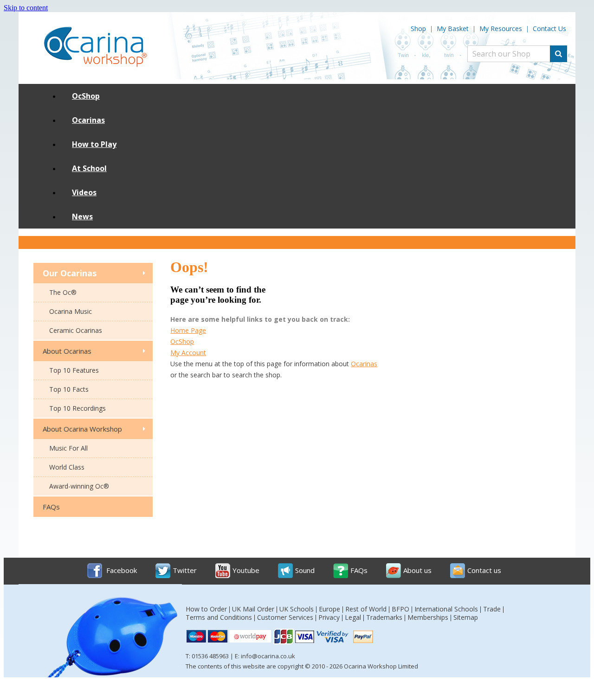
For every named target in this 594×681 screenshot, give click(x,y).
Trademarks (384, 617)
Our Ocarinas (70, 273)
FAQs (51, 506)
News (82, 216)
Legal (353, 617)
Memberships (427, 617)
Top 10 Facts (69, 389)
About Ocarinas (67, 351)
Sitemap (465, 617)
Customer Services (285, 617)
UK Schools (296, 609)
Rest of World (366, 609)
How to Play (94, 144)
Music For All (68, 448)
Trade (492, 609)
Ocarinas (88, 120)
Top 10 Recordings (77, 408)
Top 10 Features (74, 370)
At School (89, 168)
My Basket (453, 28)
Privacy (329, 617)
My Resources (500, 28)
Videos (84, 192)
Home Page (188, 330)
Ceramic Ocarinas (75, 330)
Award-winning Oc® (79, 486)
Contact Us (549, 28)
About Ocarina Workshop (82, 428)
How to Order (206, 609)
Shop (418, 28)
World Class (66, 467)
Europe (329, 609)
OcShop (86, 96)
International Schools (446, 609)
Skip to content (26, 8)
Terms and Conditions (219, 617)
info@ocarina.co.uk (268, 656)
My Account (188, 352)
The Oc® (63, 292)
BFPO (400, 609)
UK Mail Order (253, 609)
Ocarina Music (70, 311)
